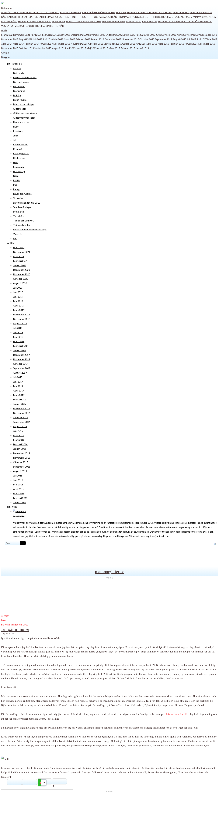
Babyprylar (21, 12)
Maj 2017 (212, 39)
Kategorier (6, 7)
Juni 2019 (161, 34)
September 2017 (163, 39)
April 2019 (182, 34)
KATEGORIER (14, 63)
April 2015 (102, 48)
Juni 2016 (141, 43)
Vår (61, 25)
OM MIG (12, 506)
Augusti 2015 (59, 48)
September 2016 (112, 43)
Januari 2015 (142, 48)
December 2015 (206, 43)
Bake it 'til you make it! (44, 12)
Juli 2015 (71, 48)
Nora (212, 16)
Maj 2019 (171, 34)
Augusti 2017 (179, 39)
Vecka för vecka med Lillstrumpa (23, 25)
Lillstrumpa (163, 16)
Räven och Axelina (39, 21)
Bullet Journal (136, 12)
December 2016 (61, 43)
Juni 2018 (48, 39)
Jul (96, 16)
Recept (22, 21)
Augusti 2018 (25, 39)
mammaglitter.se (109, 571)
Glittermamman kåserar (25, 113)
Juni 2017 (202, 39)
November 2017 (130, 39)
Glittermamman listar (27, 16)
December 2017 (113, 39)
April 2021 (36, 34)
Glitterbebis (181, 12)
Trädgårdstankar (199, 21)
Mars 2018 (69, 39)
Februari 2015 (128, 48)
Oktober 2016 (95, 43)
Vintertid (51, 25)
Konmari (125, 16)
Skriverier (58, 21)
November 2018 (9, 39)
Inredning (79, 16)
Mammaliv (185, 16)
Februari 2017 (32, 43)
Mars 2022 (7, 34)
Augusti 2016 (128, 43)
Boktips (121, 12)
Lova (174, 16)
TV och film (149, 21)
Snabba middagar (113, 21)
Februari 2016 (177, 43)
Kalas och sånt (109, 16)
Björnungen (106, 12)
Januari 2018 (97, 39)
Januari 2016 (191, 43)
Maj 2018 (58, 39)
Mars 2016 (163, 43)
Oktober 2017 (146, 39)
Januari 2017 (46, 43)
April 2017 (6, 43)
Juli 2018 (37, 39)
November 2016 (79, 43)
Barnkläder (90, 12)
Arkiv (4, 30)
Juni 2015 (81, 48)
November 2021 (21, 34)
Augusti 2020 (128, 34)
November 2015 (9, 48)
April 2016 (151, 43)
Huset (68, 16)
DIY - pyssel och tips (160, 12)
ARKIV (10, 242)
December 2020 (79, 34)
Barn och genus (70, 12)
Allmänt (7, 12)
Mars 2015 (114, 48)
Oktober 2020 (113, 34)
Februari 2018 (83, 39)
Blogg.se (5, 57)
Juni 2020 (150, 34)
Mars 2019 (194, 34)
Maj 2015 (92, 48)
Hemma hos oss (53, 16)
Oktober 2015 (26, 48)
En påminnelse (15, 629)
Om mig (5, 52)
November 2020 (96, 34)
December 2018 (208, 34)
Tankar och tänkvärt (172, 21)
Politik (6, 21)
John (90, 16)
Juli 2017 (191, 39)
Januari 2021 (63, 34)
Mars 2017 (18, 43)
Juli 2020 (140, 34)
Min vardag (200, 16)
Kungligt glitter (143, 16)
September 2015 (42, 48)
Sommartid (133, 21)
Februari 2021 (49, 34)
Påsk (14, 21)
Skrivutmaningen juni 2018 (83, 21)
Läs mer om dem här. (177, 714)
